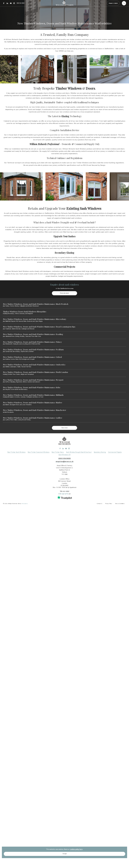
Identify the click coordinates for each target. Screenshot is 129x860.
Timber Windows (68, 88)
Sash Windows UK (64, 454)
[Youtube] (11, 3)
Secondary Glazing (64, 252)
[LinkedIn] (7, 3)
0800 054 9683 (20, 3)
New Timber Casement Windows (38, 452)
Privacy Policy (108, 503)
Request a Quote (113, 3)
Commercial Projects (64, 266)
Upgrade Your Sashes (65, 236)
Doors (90, 88)
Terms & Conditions (120, 503)
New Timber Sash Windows (16, 452)
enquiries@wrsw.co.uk (64, 461)
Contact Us (99, 503)
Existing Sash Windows (84, 208)
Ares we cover (64, 293)
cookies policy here (76, 849)
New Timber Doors (58, 452)
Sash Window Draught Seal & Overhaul (79, 452)
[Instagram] (14, 3)
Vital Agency (25, 503)
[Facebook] (4, 3)
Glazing (65, 116)
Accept (65, 853)
